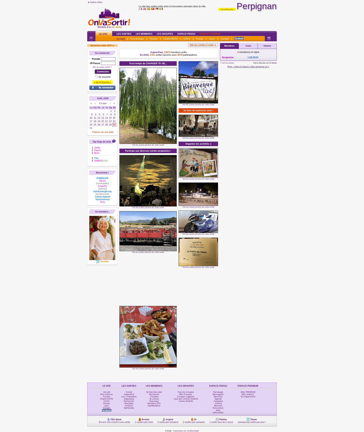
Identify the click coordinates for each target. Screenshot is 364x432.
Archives (129, 406)
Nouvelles (128, 403)
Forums (154, 39)
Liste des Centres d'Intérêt (186, 399)
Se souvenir (104, 77)
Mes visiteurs (248, 394)
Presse (199, 39)
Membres (229, 46)
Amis (248, 46)
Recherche (129, 401)
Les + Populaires (129, 396)
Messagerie (218, 394)
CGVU (187, 39)
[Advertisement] (208, 19)
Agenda (218, 399)
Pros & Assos (137, 39)
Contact (225, 39)
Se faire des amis (154, 392)
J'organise (218, 401)
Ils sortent (154, 399)
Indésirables (218, 412)
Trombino (154, 396)
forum (274, 63)
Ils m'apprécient (248, 396)
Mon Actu (218, 396)
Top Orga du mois (102, 141)
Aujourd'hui (129, 394)
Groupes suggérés (186, 396)
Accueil (120, 39)
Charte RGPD (170, 39)
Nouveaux (154, 401)
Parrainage (218, 392)
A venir (129, 392)
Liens (212, 39)
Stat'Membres (154, 406)
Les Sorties (124, 34)
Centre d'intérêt (186, 401)
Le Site (103, 34)
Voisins (267, 46)
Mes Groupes (185, 394)
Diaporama (129, 399)
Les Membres (144, 34)
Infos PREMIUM (248, 392)
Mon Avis (218, 406)
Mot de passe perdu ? (102, 67)
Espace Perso (186, 34)
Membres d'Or (154, 403)
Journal (218, 403)
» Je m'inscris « (227, 9)
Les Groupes (165, 34)
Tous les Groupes (185, 392)
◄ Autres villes (94, 2)
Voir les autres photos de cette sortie (148, 145)
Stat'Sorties (129, 408)
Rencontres (218, 408)
